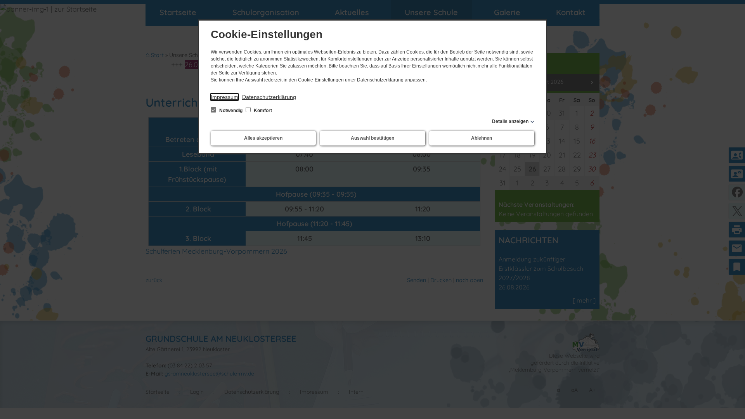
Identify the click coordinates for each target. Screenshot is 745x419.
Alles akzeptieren (263, 138)
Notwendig (231, 110)
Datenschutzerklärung (269, 97)
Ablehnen (481, 138)
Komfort (262, 110)
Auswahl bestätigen (372, 138)
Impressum (224, 97)
